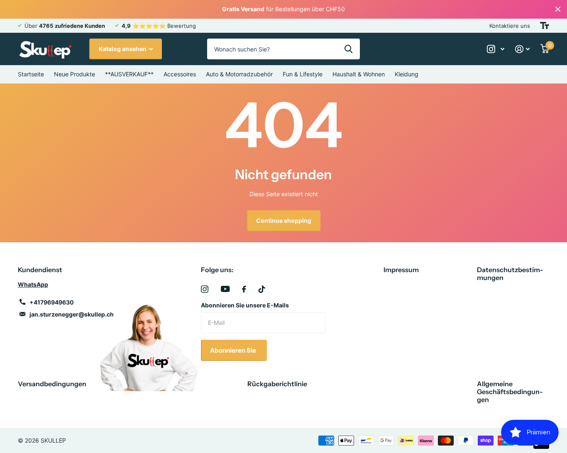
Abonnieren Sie (233, 350)
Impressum (401, 269)
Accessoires (180, 74)
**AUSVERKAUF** (129, 74)
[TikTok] (262, 289)
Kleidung (406, 74)
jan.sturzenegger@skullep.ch (71, 314)
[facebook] (244, 289)
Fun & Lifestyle (303, 74)
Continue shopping (283, 220)
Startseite (31, 74)
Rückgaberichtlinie (277, 384)
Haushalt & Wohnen (358, 74)
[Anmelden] (522, 49)
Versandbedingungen (52, 384)
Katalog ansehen (123, 48)
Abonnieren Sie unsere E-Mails (245, 305)
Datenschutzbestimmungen (510, 273)
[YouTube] (225, 289)
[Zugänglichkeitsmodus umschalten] (544, 25)
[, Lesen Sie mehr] (495, 49)
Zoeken (348, 49)
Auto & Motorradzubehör (239, 74)
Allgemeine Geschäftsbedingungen (510, 392)
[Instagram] (204, 289)
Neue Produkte (74, 74)
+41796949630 (51, 302)
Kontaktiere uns (509, 25)
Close (558, 9)
